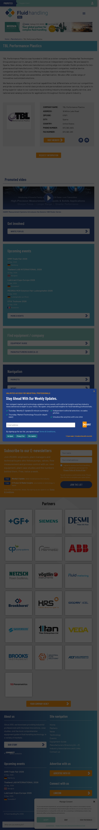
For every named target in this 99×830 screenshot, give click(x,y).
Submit (86, 424)
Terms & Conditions (47, 431)
